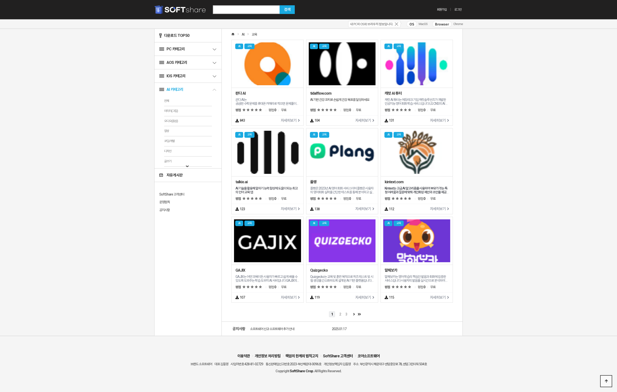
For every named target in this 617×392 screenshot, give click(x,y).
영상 (166, 131)
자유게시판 (174, 175)
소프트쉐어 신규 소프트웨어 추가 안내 (272, 329)
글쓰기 (167, 161)
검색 (287, 9)
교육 (254, 34)
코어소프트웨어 (369, 356)
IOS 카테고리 (176, 76)
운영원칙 (164, 202)
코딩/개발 (169, 141)
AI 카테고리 (175, 89)
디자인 (167, 151)
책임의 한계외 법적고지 (301, 356)
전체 (166, 101)
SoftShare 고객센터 (171, 194)
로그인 (458, 9)
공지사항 (164, 210)
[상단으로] (606, 381)
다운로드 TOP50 (176, 35)
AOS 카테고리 (177, 62)
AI (243, 34)
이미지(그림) (171, 111)
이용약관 (243, 356)
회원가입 (442, 9)
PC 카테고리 (176, 49)
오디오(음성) (171, 121)
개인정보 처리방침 (268, 356)
